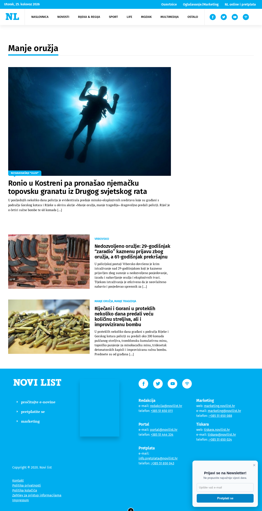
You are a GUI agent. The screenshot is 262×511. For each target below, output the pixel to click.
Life (129, 17)
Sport (113, 17)
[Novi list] (12, 16)
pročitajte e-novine (38, 401)
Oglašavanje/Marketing (201, 4)
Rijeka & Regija (89, 17)
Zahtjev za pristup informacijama (36, 495)
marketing (30, 421)
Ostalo (192, 17)
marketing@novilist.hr (224, 411)
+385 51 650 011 (162, 411)
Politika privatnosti (26, 485)
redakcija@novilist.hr (166, 406)
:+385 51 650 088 (220, 416)
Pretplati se (225, 498)
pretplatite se (33, 411)
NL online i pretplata (240, 4)
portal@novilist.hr (163, 430)
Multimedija (169, 17)
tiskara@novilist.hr (222, 435)
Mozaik (146, 17)
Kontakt (18, 480)
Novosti (63, 17)
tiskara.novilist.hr (217, 430)
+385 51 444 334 (162, 435)
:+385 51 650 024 (220, 439)
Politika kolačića (24, 490)
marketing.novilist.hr (219, 406)
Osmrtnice (169, 4)
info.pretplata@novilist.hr (158, 458)
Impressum (20, 500)
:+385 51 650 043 (162, 463)
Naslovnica (40, 17)
